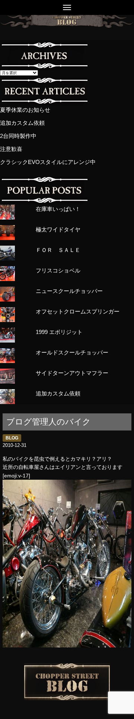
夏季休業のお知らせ (25, 110)
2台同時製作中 (18, 136)
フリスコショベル (58, 270)
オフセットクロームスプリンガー (77, 311)
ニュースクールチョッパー (69, 291)
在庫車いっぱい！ (58, 209)
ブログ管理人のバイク (48, 421)
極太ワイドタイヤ (58, 229)
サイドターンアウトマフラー (72, 373)
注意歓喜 (11, 149)
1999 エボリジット (59, 332)
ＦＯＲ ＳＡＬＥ (58, 250)
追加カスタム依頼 (22, 123)
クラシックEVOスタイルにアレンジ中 (48, 162)
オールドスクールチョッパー (72, 352)
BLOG (12, 438)
